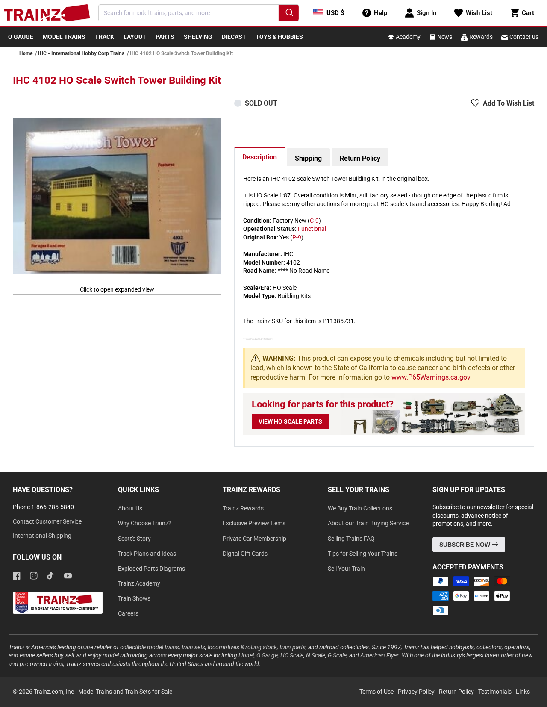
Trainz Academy (139, 583)
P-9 (296, 237)
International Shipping (42, 535)
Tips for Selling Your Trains (362, 553)
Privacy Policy (416, 691)
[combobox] (198, 12)
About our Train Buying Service (368, 523)
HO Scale (291, 655)
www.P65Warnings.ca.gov (431, 377)
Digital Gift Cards (245, 553)
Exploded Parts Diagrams (151, 568)
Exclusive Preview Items (254, 523)
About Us (130, 508)
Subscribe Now (465, 544)
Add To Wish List (508, 103)
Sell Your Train (346, 568)
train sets (193, 647)
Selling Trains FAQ (351, 538)
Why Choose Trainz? (144, 523)
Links (523, 691)
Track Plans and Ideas (147, 553)
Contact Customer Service (47, 521)
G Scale (337, 655)
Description (259, 157)
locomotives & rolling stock (242, 647)
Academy (407, 36)
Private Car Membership (254, 538)
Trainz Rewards (243, 508)
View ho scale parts (290, 421)
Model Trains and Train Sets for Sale (125, 691)
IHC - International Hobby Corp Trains (81, 53)
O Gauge (267, 655)
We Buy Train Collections (360, 508)
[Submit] (289, 14)
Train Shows (134, 598)
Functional (312, 228)
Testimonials (495, 691)
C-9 (314, 220)
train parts (292, 647)
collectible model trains (149, 647)
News (444, 36)
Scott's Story (134, 538)
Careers (128, 613)
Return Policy (360, 158)
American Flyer (379, 655)
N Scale (315, 655)
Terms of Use (376, 691)
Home (25, 53)
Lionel (246, 655)
